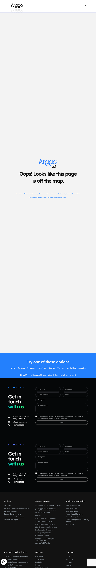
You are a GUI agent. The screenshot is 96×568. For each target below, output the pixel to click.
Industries (39, 552)
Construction (39, 559)
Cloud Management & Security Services (77, 520)
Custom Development (12, 514)
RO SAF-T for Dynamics (43, 521)
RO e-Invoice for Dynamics (45, 524)
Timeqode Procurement (13, 565)
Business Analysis (10, 511)
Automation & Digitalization (15, 552)
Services (7, 501)
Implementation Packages (14, 517)
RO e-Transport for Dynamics (46, 527)
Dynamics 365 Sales (42, 513)
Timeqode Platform (11, 559)
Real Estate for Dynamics (44, 530)
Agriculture (39, 556)
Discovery (7, 505)
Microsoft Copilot (72, 508)
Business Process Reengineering (16, 508)
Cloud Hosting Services (74, 517)
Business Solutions (42, 501)
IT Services (70, 524)
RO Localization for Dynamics (45, 518)
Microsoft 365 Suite (73, 505)
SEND (62, 423)
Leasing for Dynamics (43, 533)
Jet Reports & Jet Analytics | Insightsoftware (45, 539)
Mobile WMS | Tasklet (42, 543)
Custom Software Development (16, 556)
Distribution (39, 562)
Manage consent (4, 562)
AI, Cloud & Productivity (76, 501)
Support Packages (11, 520)
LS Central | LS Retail (42, 535)
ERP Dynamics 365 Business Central (48, 505)
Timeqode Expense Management (16, 562)
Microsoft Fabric (72, 511)
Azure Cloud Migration (74, 514)
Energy (37, 565)
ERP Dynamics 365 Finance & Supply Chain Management (45, 509)
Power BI (38, 515)
